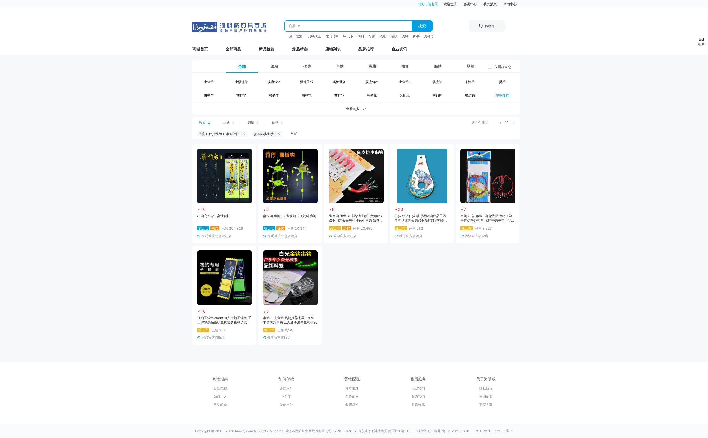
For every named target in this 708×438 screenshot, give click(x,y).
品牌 (470, 66)
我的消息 (490, 4)
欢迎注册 (450, 4)
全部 (242, 66)
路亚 (405, 66)
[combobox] (357, 26)
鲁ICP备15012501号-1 (494, 431)
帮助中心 (510, 4)
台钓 (340, 66)
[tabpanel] (356, 89)
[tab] (242, 66)
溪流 (274, 66)
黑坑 (372, 66)
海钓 (438, 66)
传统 (307, 66)
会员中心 (470, 4)
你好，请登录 (428, 4)
